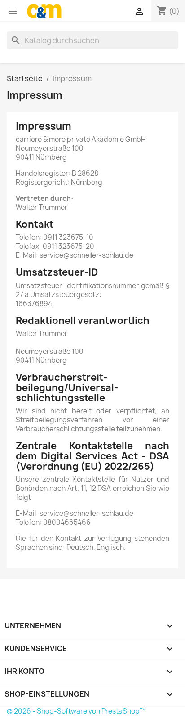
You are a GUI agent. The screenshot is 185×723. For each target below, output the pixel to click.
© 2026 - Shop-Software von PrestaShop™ (76, 711)
